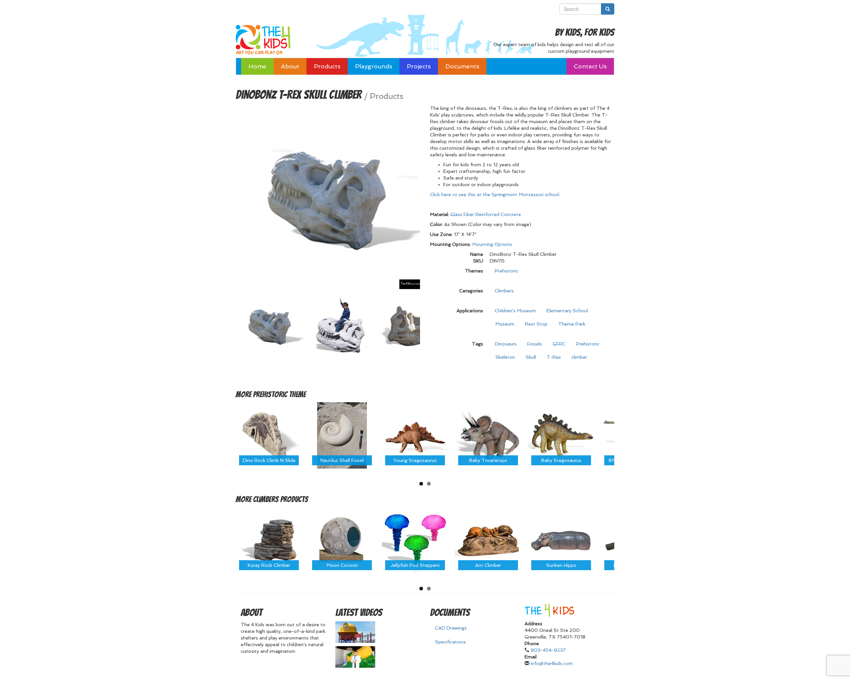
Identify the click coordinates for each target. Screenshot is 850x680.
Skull (531, 357)
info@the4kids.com (552, 663)
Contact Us (590, 66)
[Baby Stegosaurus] (561, 434)
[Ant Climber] (488, 540)
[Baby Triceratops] (488, 434)
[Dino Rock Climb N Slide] (269, 434)
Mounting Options (492, 244)
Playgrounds (373, 66)
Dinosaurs (506, 343)
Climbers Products (280, 499)
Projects (419, 66)
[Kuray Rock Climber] (269, 540)
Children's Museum (515, 310)
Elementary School (567, 310)
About (290, 66)
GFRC (558, 343)
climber (579, 357)
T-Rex (554, 357)
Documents (462, 66)
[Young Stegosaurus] (415, 434)
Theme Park (571, 324)
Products (327, 66)
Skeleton (505, 357)
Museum (504, 324)
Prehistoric (506, 270)
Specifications (450, 641)
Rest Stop (536, 324)
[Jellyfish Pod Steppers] (415, 540)
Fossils (534, 343)
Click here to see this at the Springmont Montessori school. (495, 194)
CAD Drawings (451, 628)
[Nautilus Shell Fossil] (342, 434)
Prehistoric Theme (279, 394)
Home (257, 66)
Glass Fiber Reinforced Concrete (485, 214)
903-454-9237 (548, 650)
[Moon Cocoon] (342, 540)
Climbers (504, 290)
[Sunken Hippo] (561, 540)
